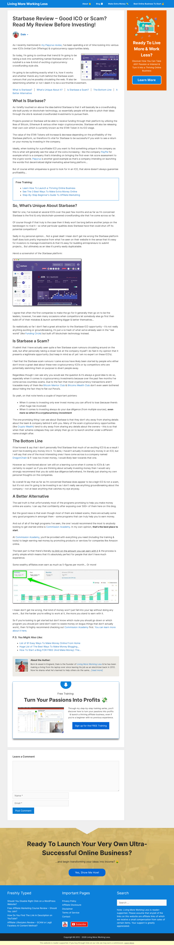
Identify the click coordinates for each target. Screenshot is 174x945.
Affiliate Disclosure (71, 905)
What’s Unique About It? (50, 89)
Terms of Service (70, 912)
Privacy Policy (69, 901)
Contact (66, 916)
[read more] (97, 670)
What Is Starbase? (22, 89)
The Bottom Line (102, 89)
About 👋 (86, 4)
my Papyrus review (51, 45)
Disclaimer (67, 909)
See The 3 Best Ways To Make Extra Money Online (50, 191)
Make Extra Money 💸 (118, 4)
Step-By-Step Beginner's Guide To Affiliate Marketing (51, 195)
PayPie (104, 152)
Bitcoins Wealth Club (79, 385)
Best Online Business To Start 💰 (149, 4)
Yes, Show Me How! (87, 872)
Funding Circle (33, 333)
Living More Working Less (27, 4)
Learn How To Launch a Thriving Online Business (49, 188)
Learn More (129, 943)
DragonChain (20, 457)
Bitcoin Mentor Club (54, 385)
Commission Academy (58, 526)
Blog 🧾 (99, 4)
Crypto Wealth (25, 426)
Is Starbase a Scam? (78, 89)
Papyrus (36, 158)
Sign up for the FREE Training (91, 725)
